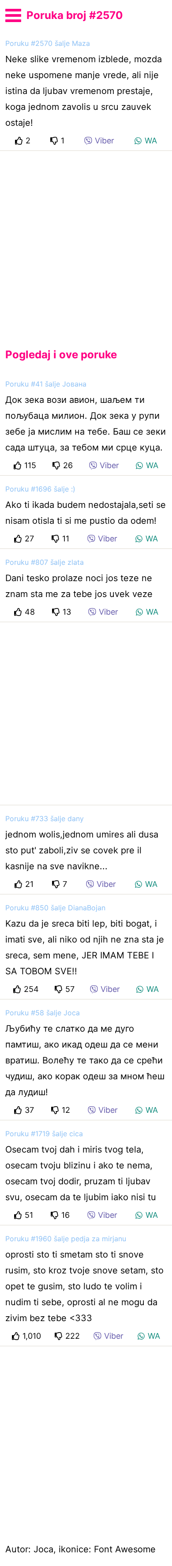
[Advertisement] (86, 242)
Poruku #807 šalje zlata (44, 562)
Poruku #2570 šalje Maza (47, 43)
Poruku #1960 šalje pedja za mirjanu (65, 1238)
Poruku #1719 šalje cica (44, 1133)
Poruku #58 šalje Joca (42, 1012)
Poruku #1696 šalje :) (40, 488)
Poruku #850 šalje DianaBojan (55, 907)
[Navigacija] (13, 14)
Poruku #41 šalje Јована (45, 383)
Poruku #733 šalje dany (44, 818)
